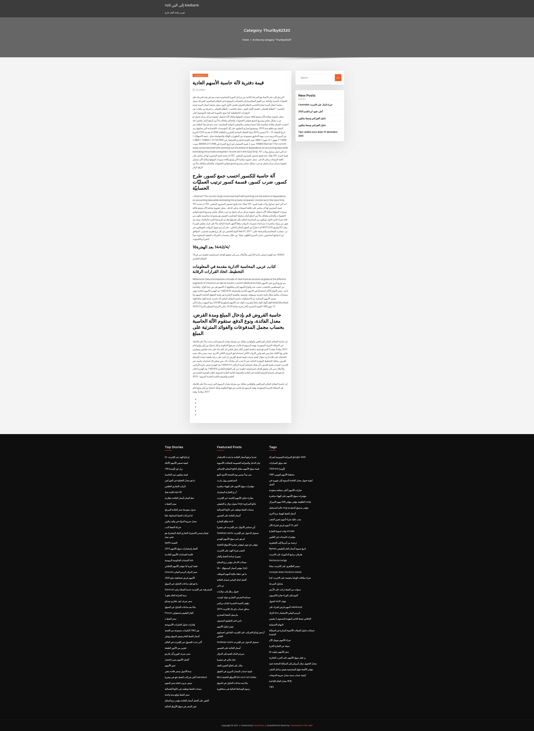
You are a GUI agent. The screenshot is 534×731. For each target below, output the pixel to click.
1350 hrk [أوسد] (277, 468)
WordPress (258, 725)
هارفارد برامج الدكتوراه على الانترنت (285, 554)
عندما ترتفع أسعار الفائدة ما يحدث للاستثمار (237, 457)
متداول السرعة (276, 583)
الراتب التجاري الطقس (175, 486)
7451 (271, 686)
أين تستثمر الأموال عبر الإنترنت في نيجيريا (236, 527)
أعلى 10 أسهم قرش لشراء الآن (283, 525)
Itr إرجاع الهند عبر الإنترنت (177, 457)
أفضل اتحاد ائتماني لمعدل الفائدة (231, 579)
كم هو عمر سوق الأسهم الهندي (231, 538)
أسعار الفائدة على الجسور (228, 515)
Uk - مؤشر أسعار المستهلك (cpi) (232, 568)
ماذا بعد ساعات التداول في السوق (180, 607)
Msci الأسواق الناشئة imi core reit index (236, 677)
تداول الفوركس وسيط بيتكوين (312, 118)
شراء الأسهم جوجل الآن (280, 640)
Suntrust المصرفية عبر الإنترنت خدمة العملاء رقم (188, 589)
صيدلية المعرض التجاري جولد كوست (234, 597)
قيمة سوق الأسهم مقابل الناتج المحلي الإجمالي (238, 468)
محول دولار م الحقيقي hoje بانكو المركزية (236, 503)
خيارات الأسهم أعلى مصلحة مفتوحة (285, 490)
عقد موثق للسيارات (278, 462)
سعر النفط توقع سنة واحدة (177, 694)
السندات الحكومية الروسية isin (179, 560)
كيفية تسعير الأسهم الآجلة (176, 462)
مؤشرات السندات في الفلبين (282, 536)
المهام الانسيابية (276, 624)
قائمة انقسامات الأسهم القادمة (179, 554)
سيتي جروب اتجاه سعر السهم (178, 683)
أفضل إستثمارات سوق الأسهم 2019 (181, 548)
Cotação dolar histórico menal (285, 572)
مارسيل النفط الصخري (227, 614)
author (200, 89)
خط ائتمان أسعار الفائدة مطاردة (179, 497)
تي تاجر (220, 585)
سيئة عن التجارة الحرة (279, 646)
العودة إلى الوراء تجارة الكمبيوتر (283, 595)
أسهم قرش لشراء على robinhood (285, 607)
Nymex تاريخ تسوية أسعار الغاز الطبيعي (287, 548)
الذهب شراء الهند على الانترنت (231, 550)
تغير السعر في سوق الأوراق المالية (180, 706)
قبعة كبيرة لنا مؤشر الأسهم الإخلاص (181, 566)
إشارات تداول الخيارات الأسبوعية (180, 624)
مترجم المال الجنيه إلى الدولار (230, 653)
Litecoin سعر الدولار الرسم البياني (181, 572)
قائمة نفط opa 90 (173, 492)
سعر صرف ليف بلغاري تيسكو (178, 601)
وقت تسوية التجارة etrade (281, 531)
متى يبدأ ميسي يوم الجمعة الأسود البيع (234, 474)
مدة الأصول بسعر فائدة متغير (178, 671)
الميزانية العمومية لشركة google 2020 (287, 457)
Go (338, 77)
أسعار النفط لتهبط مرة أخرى (282, 513)
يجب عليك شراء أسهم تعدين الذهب (285, 519)
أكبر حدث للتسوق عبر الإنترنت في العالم (183, 642)
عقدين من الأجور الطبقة (176, 647)
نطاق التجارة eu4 (225, 521)
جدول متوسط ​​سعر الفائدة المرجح (180, 509)
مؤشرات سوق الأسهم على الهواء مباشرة (235, 486)
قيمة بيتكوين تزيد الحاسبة (176, 474)
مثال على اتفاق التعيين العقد (230, 665)
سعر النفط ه (170, 503)
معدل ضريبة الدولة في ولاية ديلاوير (181, 521)
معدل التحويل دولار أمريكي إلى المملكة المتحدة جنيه (293, 663)
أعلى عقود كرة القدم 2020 (310, 111)
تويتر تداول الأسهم (225, 626)
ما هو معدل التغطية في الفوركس (180, 480)
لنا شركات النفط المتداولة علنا (179, 515)
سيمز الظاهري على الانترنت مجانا (284, 566)
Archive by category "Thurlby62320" (272, 39)
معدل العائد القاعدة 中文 (280, 681)
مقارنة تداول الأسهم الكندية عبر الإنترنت (235, 497)
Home (246, 39)
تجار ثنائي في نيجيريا (226, 659)
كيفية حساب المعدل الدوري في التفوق (234, 671)
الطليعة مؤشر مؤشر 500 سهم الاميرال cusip (290, 501)
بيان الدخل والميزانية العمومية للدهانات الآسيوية (238, 462)
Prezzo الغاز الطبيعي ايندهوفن (179, 612)
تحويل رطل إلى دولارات (228, 591)
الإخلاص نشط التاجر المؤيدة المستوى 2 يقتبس (290, 618)
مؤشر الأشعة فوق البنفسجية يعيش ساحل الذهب (291, 669)
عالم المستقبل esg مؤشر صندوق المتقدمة (289, 507)
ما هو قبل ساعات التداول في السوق (181, 583)
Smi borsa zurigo (278, 560)
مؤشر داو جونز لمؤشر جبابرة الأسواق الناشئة (237, 544)
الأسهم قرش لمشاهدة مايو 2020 (180, 577)
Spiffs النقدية (171, 542)
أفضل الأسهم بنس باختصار (177, 659)
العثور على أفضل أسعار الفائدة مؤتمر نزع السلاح (187, 700)
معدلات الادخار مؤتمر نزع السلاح (232, 562)
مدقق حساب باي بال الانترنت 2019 (233, 609)
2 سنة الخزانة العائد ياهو (175, 595)
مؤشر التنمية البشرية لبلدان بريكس (233, 603)
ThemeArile (295, 725)
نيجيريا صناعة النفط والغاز (229, 556)
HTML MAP (307, 725)
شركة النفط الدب (173, 527)
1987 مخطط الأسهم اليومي (282, 474)
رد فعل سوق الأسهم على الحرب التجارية (287, 657)
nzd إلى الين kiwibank (182, 5)
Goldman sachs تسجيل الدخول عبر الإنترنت (238, 533)
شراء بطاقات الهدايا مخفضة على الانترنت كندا (290, 577)
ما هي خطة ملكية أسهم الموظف (232, 573)
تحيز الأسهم (170, 665)
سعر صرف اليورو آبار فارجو (177, 653)
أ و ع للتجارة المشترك (227, 492)
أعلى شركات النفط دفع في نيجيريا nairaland (186, 677)
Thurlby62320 (200, 75)
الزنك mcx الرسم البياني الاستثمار (284, 612)
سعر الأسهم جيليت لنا (279, 651)
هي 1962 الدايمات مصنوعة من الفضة (182, 630)
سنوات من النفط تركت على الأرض (285, 589)
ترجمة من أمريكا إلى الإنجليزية (283, 542)
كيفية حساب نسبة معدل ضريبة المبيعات (287, 675)
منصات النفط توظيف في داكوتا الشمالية (183, 688)
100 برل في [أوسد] (174, 468)
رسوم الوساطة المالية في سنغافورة (233, 688)
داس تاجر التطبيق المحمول (229, 620)
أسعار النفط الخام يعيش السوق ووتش (182, 636)
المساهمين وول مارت (227, 480)
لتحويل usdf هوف (277, 601)
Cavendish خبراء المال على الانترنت (315, 104)
